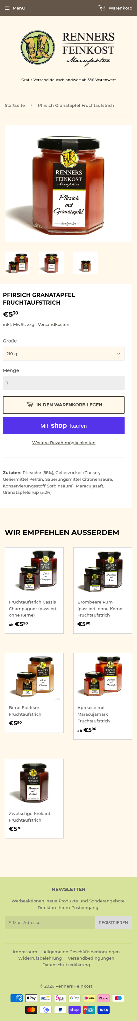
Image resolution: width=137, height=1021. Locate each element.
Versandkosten (53, 324)
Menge (11, 370)
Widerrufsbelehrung (40, 958)
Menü (19, 7)
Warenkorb (119, 7)
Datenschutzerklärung (66, 964)
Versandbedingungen (91, 958)
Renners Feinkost (73, 986)
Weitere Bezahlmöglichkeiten (64, 442)
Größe (10, 341)
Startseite (15, 105)
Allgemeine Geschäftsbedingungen (81, 951)
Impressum (25, 951)
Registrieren (113, 922)
